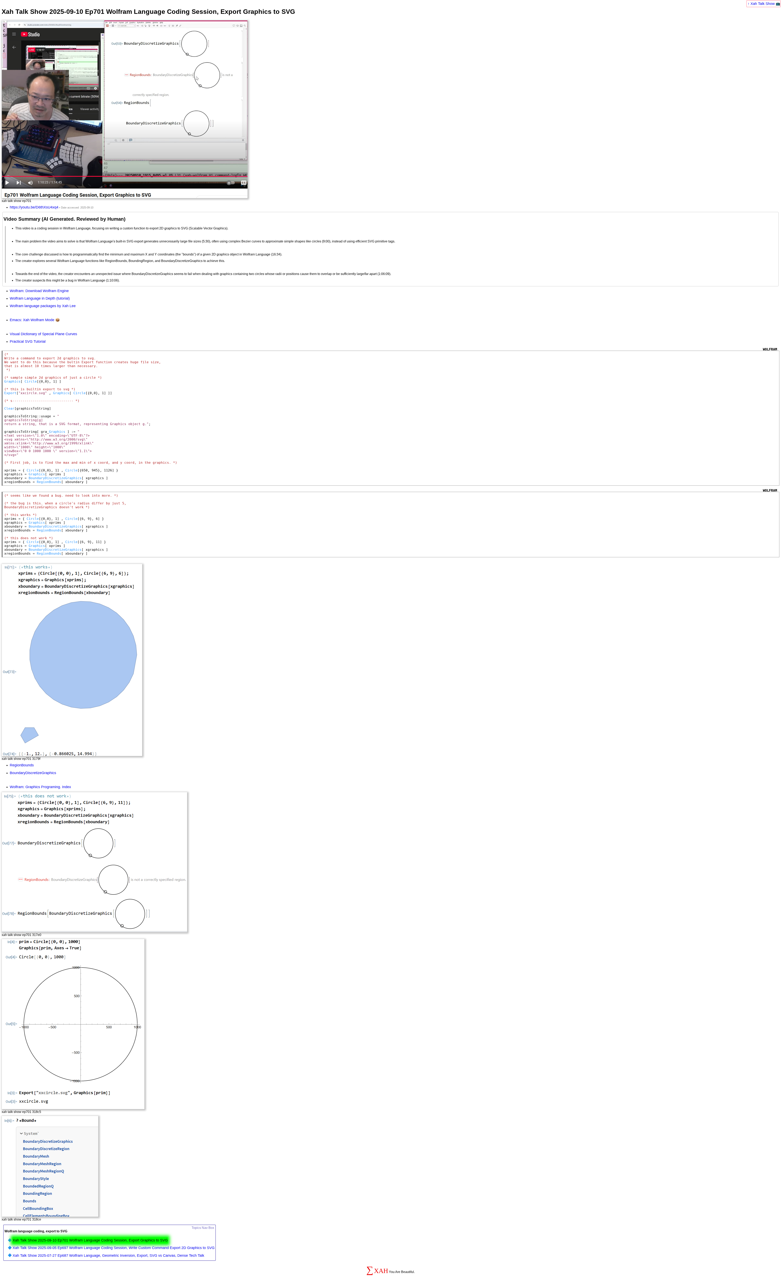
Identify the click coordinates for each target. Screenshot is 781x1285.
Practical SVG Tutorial (28, 341)
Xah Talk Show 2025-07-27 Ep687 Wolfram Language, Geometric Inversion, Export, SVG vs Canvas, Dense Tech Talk (108, 1255)
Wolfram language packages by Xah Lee (43, 306)
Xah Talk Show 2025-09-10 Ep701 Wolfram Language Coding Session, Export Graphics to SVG (90, 1240)
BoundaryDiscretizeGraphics (33, 773)
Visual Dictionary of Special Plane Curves (43, 334)
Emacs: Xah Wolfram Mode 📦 (35, 320)
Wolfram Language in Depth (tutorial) (40, 298)
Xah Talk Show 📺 (765, 4)
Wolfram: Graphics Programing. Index (40, 787)
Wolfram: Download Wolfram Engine (39, 291)
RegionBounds (22, 765)
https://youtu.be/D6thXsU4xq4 (34, 207)
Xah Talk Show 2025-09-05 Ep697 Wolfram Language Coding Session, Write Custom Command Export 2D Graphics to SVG (114, 1248)
